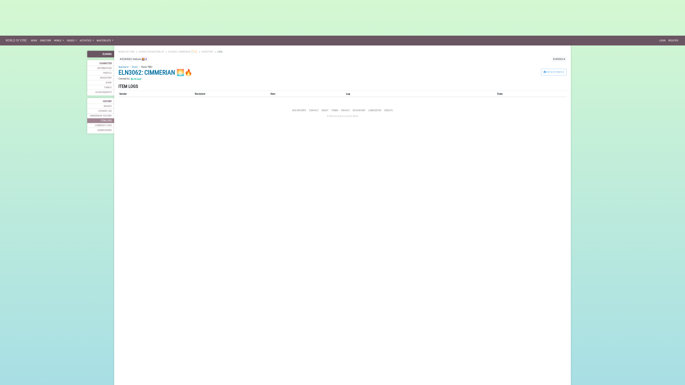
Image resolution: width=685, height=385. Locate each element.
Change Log (105, 110)
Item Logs (106, 120)
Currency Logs (103, 125)
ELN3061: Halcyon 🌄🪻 (134, 59)
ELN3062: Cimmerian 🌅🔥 (182, 51)
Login (662, 40)
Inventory (106, 77)
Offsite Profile (555, 72)
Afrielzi (137, 78)
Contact (314, 110)
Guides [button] (71, 40)
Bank (109, 82)
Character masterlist (151, 51)
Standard (123, 66)
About (324, 110)
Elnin (135, 66)
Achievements (103, 92)
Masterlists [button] (104, 40)
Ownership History (101, 115)
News (34, 40)
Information (104, 68)
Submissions (104, 130)
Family (108, 87)
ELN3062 (107, 54)
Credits (388, 110)
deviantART (359, 110)
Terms (334, 110)
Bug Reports (299, 110)
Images (108, 106)
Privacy (345, 110)
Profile (107, 73)
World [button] (58, 40)
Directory (45, 40)
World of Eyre (16, 40)
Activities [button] (86, 40)
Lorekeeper (374, 110)
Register (673, 40)
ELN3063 (558, 59)
